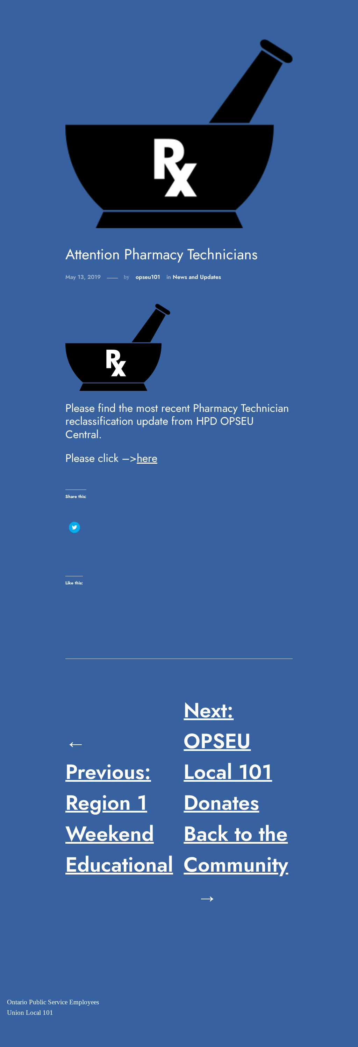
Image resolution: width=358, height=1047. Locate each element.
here (147, 458)
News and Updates (197, 277)
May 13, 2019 (83, 277)
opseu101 (148, 277)
